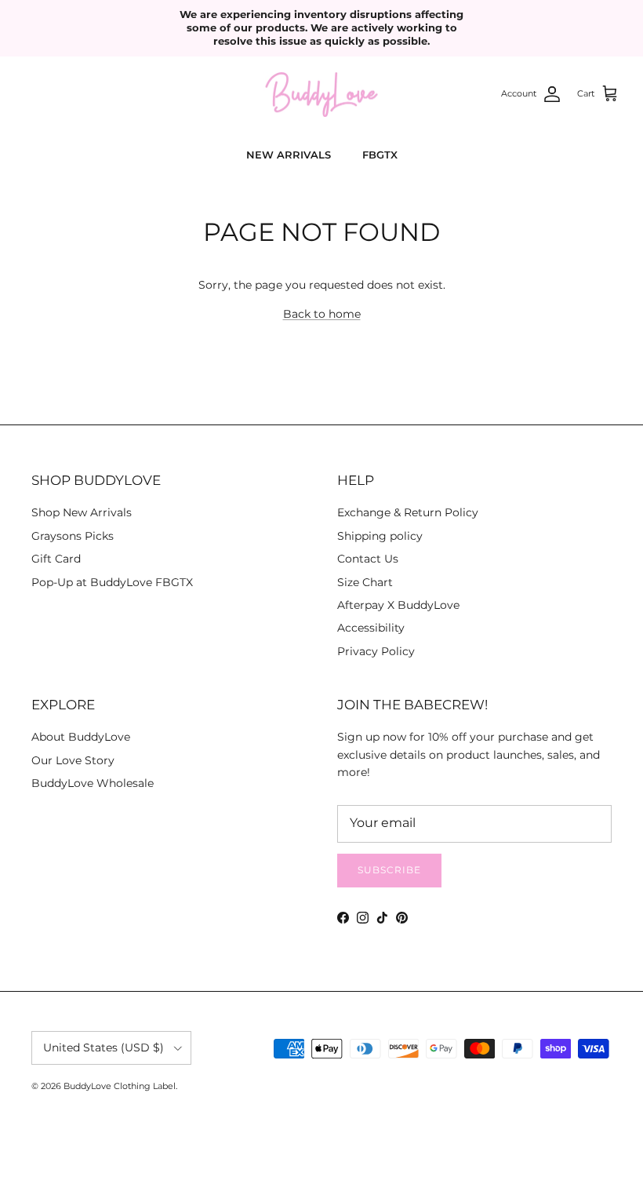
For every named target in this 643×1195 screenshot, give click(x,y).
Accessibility (371, 628)
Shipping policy (380, 536)
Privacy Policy (376, 651)
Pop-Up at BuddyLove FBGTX (112, 582)
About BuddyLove (80, 737)
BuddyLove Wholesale (92, 783)
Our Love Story (72, 760)
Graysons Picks (72, 536)
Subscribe (389, 870)
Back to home (322, 314)
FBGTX (380, 154)
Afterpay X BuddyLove (398, 605)
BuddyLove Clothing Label (120, 1085)
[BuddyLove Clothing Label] (321, 95)
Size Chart (365, 582)
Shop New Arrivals (81, 512)
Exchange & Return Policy (407, 512)
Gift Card (56, 559)
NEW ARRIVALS (288, 154)
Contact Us (367, 559)
